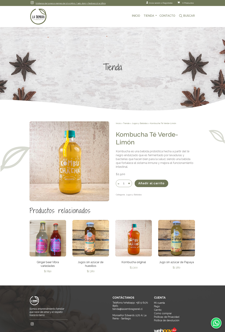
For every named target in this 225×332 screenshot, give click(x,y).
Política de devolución (166, 320)
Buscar (189, 15)
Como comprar (163, 313)
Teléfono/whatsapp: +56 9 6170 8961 (130, 304)
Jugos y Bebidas (140, 123)
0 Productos (188, 3)
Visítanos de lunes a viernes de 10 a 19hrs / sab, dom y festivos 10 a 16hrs (71, 3)
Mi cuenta (159, 302)
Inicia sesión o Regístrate (160, 3)
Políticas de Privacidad (166, 316)
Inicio (136, 15)
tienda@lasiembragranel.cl (127, 309)
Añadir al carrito (151, 183)
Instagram (32, 2)
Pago (157, 306)
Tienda (149, 15)
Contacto (167, 15)
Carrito (158, 309)
